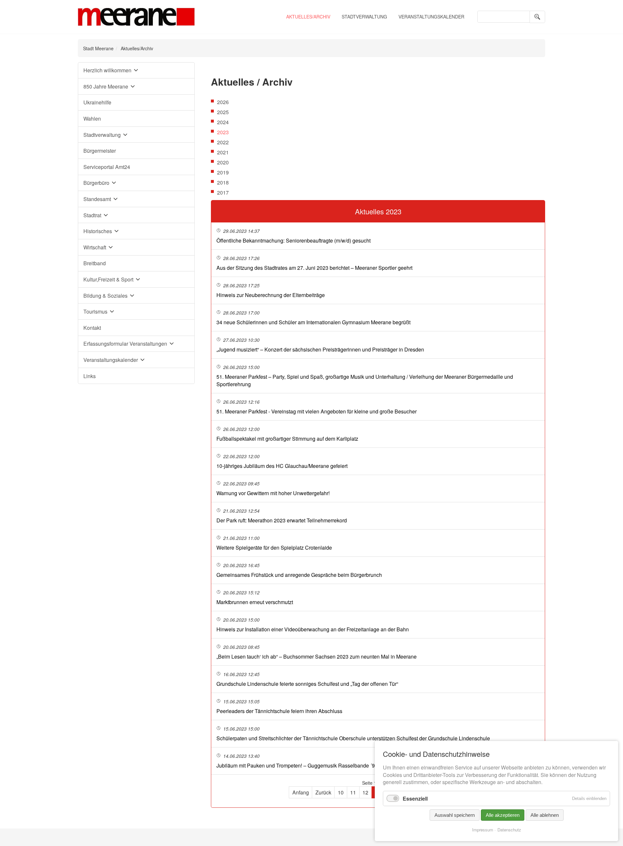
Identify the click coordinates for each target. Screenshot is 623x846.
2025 (223, 112)
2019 (223, 172)
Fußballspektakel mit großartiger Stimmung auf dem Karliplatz (287, 438)
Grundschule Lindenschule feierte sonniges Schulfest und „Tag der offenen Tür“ (307, 683)
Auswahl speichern (454, 815)
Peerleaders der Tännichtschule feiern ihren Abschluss (279, 711)
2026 (223, 102)
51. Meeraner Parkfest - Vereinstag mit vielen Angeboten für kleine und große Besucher (316, 411)
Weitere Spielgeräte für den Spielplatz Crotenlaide (274, 547)
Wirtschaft (94, 247)
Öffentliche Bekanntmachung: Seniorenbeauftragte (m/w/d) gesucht (293, 240)
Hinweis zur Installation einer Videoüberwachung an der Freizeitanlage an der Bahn (312, 629)
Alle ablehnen (545, 815)
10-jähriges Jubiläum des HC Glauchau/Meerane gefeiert (282, 466)
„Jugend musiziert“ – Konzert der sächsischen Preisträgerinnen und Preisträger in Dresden (320, 349)
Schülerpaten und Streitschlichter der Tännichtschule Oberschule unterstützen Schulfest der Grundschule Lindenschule (353, 738)
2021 (223, 152)
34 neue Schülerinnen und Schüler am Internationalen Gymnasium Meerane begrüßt (313, 322)
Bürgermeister (99, 150)
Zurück (323, 792)
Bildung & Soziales (105, 295)
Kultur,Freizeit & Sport (108, 279)
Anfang (300, 792)
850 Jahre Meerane (105, 86)
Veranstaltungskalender (431, 16)
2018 (223, 182)
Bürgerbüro (96, 182)
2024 (223, 122)
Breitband (94, 263)
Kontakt (92, 327)
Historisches (97, 231)
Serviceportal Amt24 (106, 167)
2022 (223, 142)
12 (365, 792)
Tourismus (95, 311)
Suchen (537, 17)
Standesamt (97, 199)
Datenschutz (509, 830)
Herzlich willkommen (107, 70)
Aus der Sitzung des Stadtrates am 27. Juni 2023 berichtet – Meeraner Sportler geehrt (314, 267)
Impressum (482, 830)
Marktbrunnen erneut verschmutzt (254, 602)
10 (341, 792)
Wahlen (92, 118)
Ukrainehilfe (97, 102)
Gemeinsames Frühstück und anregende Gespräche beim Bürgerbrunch (299, 574)
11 (353, 792)
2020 (223, 162)
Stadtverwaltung (364, 16)
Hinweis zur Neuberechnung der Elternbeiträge (270, 295)
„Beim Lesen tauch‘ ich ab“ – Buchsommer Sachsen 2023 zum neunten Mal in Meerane (316, 656)
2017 (223, 192)
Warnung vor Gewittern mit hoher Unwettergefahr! (273, 493)
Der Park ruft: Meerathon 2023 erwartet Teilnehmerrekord (281, 520)
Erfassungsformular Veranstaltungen (125, 343)
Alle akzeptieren (502, 815)
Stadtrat (92, 215)
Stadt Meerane (98, 48)
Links (89, 376)
